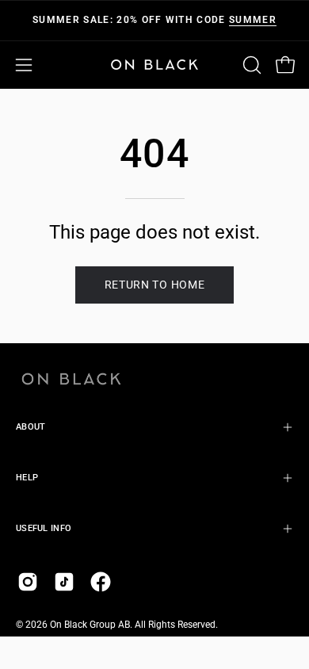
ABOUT (30, 427)
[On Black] (154, 64)
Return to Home (155, 284)
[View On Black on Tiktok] (64, 582)
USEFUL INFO (43, 528)
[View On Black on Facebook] (101, 582)
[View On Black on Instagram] (28, 582)
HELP (27, 477)
